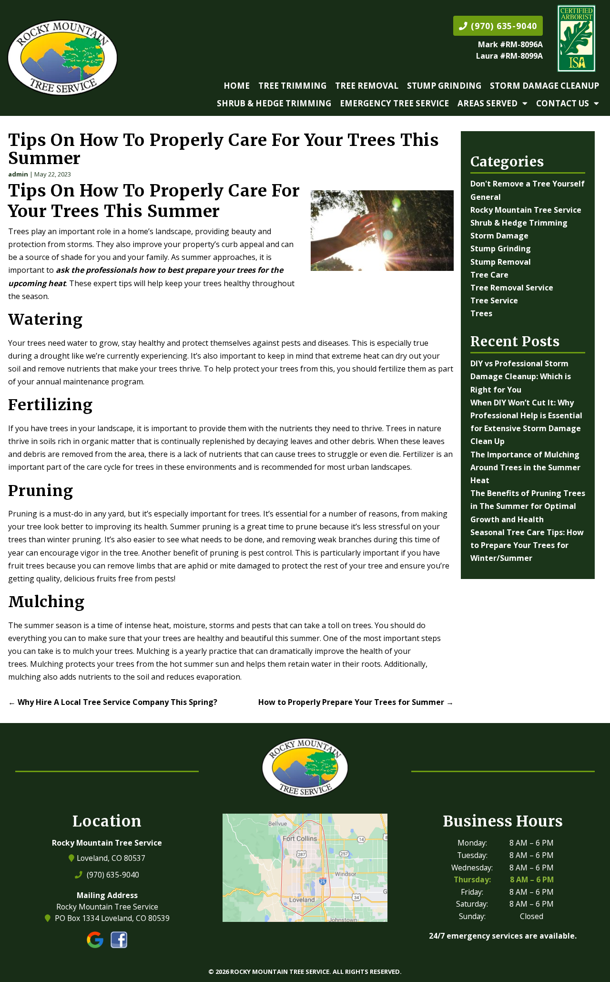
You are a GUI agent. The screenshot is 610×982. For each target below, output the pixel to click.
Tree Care (489, 274)
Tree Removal (366, 85)
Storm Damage (499, 235)
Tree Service (494, 300)
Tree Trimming (292, 85)
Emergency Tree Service (394, 103)
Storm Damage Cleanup (544, 85)
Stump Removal (500, 262)
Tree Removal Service (511, 287)
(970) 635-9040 (502, 25)
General (485, 197)
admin (18, 174)
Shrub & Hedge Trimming (274, 103)
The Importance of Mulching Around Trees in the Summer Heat (525, 467)
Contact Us (562, 103)
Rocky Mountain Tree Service (525, 210)
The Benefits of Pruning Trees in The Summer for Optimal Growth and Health (527, 506)
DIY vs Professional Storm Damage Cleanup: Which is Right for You (520, 376)
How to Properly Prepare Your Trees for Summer (356, 702)
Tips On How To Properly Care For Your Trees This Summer (223, 149)
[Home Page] (62, 58)
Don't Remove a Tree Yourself (527, 183)
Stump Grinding (444, 85)
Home (237, 85)
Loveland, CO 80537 (112, 858)
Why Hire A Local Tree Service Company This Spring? (112, 702)
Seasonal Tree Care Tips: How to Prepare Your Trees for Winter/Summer (527, 545)
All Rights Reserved (366, 971)
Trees (481, 313)
